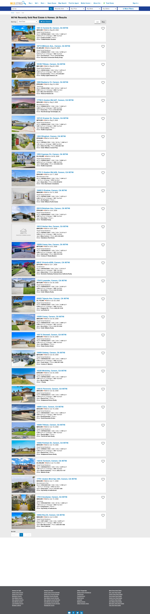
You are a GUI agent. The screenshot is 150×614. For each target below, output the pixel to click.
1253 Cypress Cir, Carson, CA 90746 (52, 154)
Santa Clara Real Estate (115, 594)
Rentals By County (49, 605)
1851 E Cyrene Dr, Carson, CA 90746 (52, 28)
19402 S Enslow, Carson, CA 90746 (52, 190)
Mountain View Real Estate (116, 603)
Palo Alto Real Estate (115, 605)
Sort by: (14, 22)
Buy (30, 3)
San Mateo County (17, 598)
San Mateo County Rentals (51, 598)
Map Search (62, 3)
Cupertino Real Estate (115, 600)
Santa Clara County (17, 592)
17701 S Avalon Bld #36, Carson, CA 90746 (55, 172)
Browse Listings (16, 605)
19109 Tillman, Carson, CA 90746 (51, 64)
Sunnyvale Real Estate (115, 596)
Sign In (135, 3)
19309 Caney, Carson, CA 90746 (50, 316)
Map (103, 22)
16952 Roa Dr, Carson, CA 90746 (51, 515)
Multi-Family (80, 598)
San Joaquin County (17, 600)
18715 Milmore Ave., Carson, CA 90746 (53, 46)
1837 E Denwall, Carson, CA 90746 (51, 334)
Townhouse (80, 594)
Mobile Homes (81, 601)
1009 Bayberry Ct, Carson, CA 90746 (52, 82)
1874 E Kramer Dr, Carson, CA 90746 (52, 118)
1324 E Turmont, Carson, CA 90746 (52, 460)
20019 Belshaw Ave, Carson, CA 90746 (53, 208)
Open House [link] (52, 3)
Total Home (110, 3)
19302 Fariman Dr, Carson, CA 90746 (52, 442)
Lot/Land (79, 600)
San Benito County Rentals (51, 601)
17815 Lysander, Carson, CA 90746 (52, 280)
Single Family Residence (84, 592)
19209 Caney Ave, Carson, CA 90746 (52, 244)
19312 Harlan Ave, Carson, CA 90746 (52, 226)
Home (12, 12)
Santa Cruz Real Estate (115, 598)
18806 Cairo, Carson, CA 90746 (50, 406)
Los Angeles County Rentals (52, 603)
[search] (51, 8)
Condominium (81, 596)
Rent (42, 3)
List (97, 22)
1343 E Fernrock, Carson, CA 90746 (52, 388)
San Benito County (17, 601)
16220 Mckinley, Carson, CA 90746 (51, 370)
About (96, 3)
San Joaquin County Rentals (52, 600)
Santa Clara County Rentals (52, 592)
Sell (36, 3)
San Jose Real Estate (115, 592)
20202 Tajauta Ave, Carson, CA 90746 (53, 298)
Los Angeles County (17, 603)
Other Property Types (83, 603)
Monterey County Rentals (51, 596)
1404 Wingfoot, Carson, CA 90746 (51, 136)
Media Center (85, 3)
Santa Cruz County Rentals (51, 594)
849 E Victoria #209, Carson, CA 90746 (53, 262)
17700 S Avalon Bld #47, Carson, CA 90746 (55, 100)
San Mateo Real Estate (115, 601)
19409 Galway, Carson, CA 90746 (51, 352)
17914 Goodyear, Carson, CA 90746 (52, 497)
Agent (74, 3)
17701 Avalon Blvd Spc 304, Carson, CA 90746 (57, 478)
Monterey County (17, 596)
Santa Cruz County (17, 594)
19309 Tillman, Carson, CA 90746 (51, 424)
